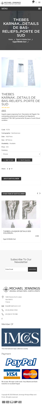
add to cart (9, 160)
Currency (5, 150)
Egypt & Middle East (23, 39)
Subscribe (32, 269)
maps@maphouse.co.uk (13, 306)
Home (10, 39)
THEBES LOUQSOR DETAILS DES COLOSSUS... (17, 232)
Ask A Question (25, 160)
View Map (32, 228)
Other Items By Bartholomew (14, 194)
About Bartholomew (11, 179)
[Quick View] (21, 214)
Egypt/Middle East (19, 42)
